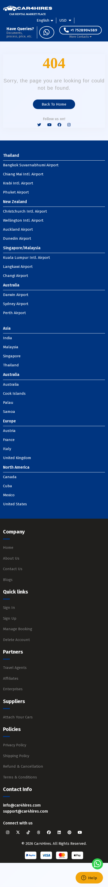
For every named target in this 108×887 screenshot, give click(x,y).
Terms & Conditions (20, 777)
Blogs (8, 579)
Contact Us (12, 569)
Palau (8, 402)
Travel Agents (15, 667)
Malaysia (10, 347)
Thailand (11, 365)
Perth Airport (14, 313)
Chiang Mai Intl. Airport (23, 174)
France (9, 439)
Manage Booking (17, 629)
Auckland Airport (18, 229)
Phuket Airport (16, 192)
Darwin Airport (15, 294)
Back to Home (54, 104)
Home (8, 547)
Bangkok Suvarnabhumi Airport (31, 165)
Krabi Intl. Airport (18, 183)
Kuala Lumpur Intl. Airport (26, 257)
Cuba (7, 486)
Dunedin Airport (17, 238)
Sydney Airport (15, 304)
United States (15, 504)
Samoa (9, 411)
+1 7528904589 (83, 30)
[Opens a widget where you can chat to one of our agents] (89, 878)
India (7, 338)
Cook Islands (14, 393)
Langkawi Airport (18, 266)
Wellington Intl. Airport (23, 220)
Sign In (9, 607)
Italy (7, 449)
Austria (9, 430)
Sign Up (9, 618)
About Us (11, 558)
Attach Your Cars (18, 717)
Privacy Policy (14, 745)
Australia (11, 384)
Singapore (12, 356)
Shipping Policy (16, 756)
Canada (10, 477)
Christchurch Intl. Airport (25, 211)
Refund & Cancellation (23, 766)
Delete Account (16, 639)
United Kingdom (17, 458)
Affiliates (10, 678)
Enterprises (13, 689)
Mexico (9, 495)
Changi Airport (15, 275)
